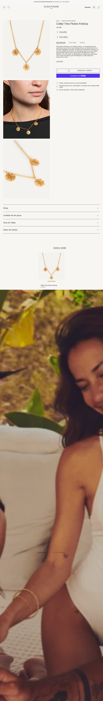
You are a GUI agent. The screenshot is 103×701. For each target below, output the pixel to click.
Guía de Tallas (9, 223)
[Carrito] (98, 7)
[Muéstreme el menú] (4, 7)
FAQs (5, 208)
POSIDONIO (42, 552)
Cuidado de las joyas (12, 215)
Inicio (57, 21)
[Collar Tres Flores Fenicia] (51, 267)
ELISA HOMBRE (59, 552)
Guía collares (63, 37)
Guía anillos (63, 32)
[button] (8, 7)
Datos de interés (10, 230)
